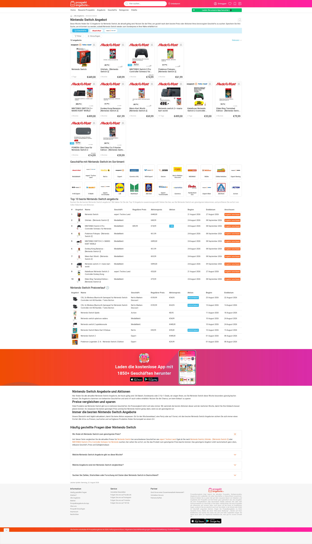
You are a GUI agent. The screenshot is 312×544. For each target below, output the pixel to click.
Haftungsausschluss (116, 529)
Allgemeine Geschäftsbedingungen (137, 529)
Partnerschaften (156, 498)
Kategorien (124, 10)
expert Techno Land (168, 439)
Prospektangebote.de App (79, 503)
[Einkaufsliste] (240, 4)
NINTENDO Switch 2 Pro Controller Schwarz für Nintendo (95, 442)
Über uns (73, 506)
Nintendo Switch (124, 439)
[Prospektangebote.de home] (80, 4)
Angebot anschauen (232, 214)
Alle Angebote (79, 16)
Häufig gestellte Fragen (78, 492)
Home (73, 10)
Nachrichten (74, 514)
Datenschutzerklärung (159, 529)
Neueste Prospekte (86, 10)
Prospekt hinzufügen (77, 509)
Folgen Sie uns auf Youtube (120, 500)
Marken (73, 501)
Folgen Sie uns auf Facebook (120, 495)
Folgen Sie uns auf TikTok (119, 503)
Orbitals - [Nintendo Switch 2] (216, 439)
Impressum (74, 512)
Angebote (101, 10)
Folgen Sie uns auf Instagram (120, 497)
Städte (134, 10)
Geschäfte (112, 10)
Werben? (73, 495)
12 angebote (76, 40)
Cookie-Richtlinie (174, 529)
